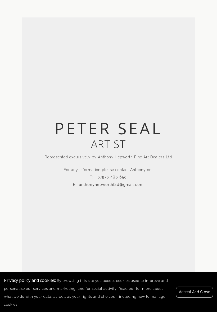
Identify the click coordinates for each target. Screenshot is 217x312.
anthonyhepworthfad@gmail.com (111, 184)
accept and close (194, 292)
